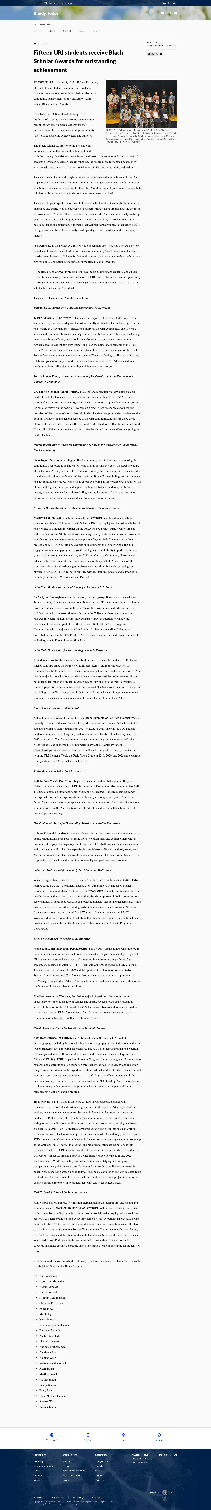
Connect (52, 1440)
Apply (87, 1440)
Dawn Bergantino (155, 46)
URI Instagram (165, 1455)
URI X (170, 1455)
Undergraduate (101, 1461)
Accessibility (78, 1497)
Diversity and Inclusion (44, 1466)
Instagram (167, 13)
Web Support (97, 1497)
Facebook (162, 13)
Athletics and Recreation (74, 1471)
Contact (83, 31)
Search (96, 31)
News (36, 31)
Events (66, 1480)
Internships (100, 1480)
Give (159, 1440)
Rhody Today (46, 13)
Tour (123, 1440)
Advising (98, 1471)
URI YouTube (175, 1455)
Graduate (99, 1466)
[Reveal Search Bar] (174, 3)
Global (36, 1471)
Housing (66, 1461)
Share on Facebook (161, 54)
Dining (66, 1466)
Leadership (38, 1461)
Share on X (157, 54)
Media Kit (67, 31)
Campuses (38, 1475)
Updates (50, 31)
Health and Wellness (72, 1475)
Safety (37, 1480)
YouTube (175, 13)
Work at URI (38, 1497)
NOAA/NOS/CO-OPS (142, 1462)
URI (35, 24)
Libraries (98, 1475)
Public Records (58, 1497)
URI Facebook (160, 1455)
